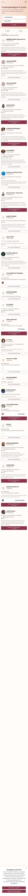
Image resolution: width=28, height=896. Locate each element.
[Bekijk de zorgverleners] (14, 282)
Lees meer (3, 51)
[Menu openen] (25, 2)
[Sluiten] (26, 868)
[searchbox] (14, 17)
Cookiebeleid (14, 883)
